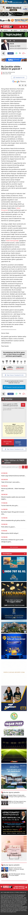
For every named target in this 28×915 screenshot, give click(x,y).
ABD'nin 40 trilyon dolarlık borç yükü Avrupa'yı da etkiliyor (17, 802)
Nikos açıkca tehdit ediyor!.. (10, 533)
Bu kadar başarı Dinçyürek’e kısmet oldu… (12, 513)
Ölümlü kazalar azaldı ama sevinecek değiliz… (13, 498)
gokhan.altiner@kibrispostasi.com (18, 48)
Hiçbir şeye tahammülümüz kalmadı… (13, 476)
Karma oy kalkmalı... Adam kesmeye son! (13, 489)
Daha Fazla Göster (14, 547)
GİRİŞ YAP (23, 405)
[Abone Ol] (19, 81)
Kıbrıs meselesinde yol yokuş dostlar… (13, 520)
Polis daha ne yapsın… (8, 527)
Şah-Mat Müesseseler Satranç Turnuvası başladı (17, 874)
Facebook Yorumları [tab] (18, 442)
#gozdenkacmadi (19, 368)
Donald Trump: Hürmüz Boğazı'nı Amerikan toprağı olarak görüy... (16, 869)
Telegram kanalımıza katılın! (15, 387)
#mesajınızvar (10, 369)
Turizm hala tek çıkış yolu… (10, 505)
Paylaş (11, 53)
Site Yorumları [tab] (8, 441)
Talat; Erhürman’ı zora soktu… (10, 482)
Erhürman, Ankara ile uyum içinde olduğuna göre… (12, 541)
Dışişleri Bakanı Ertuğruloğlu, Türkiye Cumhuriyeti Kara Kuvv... (18, 796)
